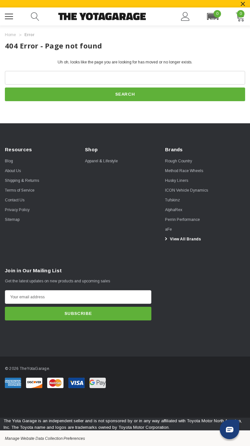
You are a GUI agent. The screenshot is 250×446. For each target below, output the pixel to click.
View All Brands (185, 239)
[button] (212, 16)
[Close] (242, 4)
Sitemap (12, 219)
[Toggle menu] (10, 15)
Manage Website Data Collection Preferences (45, 438)
